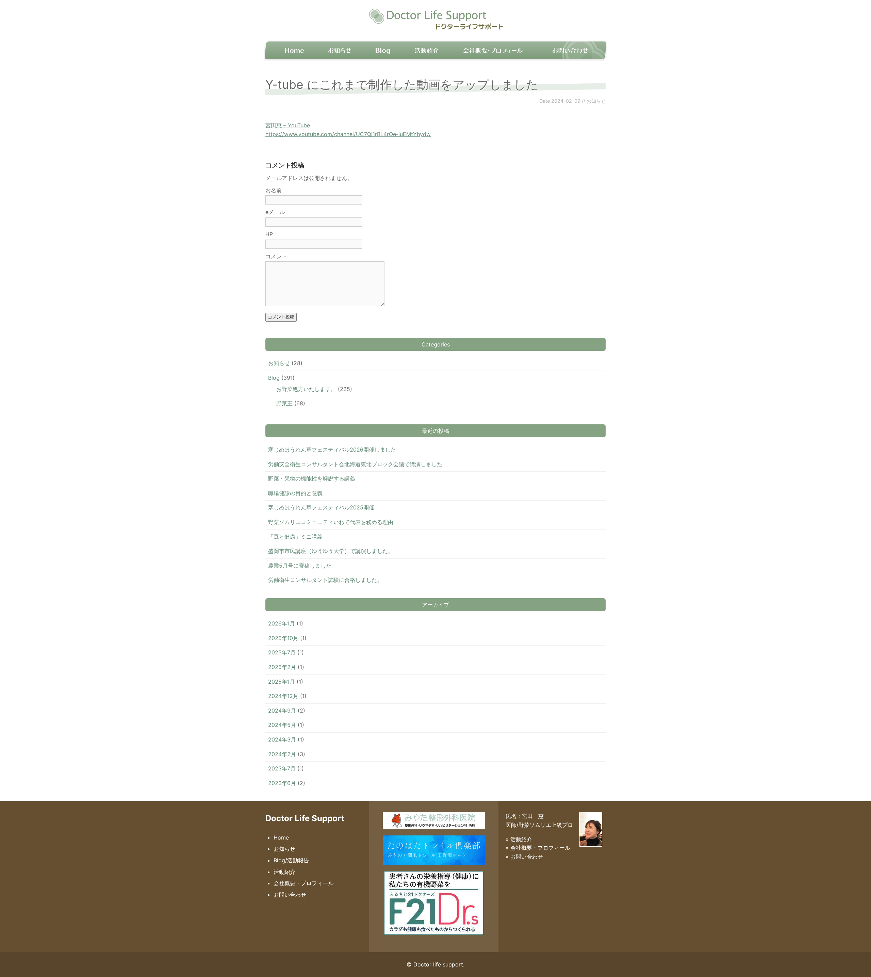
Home (290, 49)
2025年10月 (283, 638)
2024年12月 (283, 696)
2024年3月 (282, 739)
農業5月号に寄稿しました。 (302, 565)
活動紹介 (425, 49)
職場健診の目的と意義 (295, 493)
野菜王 (284, 403)
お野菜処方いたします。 (306, 389)
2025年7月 (282, 652)
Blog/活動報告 (291, 860)
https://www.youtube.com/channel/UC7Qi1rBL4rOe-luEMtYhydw (348, 134)
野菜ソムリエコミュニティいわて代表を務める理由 (330, 522)
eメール (275, 212)
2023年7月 (282, 768)
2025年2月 (282, 667)
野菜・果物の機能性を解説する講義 (311, 478)
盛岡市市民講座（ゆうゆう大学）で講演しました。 (330, 551)
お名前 (273, 190)
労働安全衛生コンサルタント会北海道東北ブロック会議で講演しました (355, 464)
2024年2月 (282, 754)
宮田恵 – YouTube (287, 125)
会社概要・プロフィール (492, 49)
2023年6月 (282, 783)
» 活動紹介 (519, 839)
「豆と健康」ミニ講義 (295, 536)
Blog (383, 49)
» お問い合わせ (524, 856)
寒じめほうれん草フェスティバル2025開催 (321, 507)
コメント (276, 256)
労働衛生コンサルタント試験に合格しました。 (325, 579)
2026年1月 (281, 623)
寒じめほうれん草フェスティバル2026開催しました (332, 449)
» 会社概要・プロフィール (538, 847)
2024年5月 (282, 724)
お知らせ (340, 49)
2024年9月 (282, 710)
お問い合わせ (570, 49)
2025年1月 (281, 681)
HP (269, 234)
